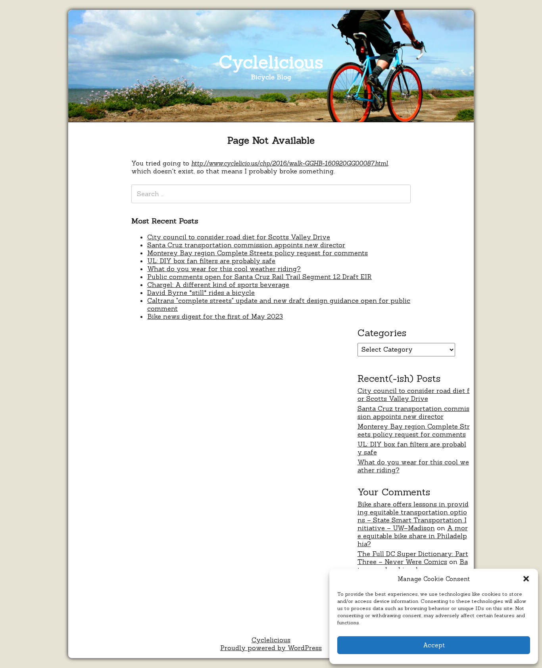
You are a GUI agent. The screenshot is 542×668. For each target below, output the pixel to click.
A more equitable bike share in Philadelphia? (412, 536)
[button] (526, 579)
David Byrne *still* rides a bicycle (201, 292)
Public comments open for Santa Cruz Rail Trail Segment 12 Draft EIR (259, 277)
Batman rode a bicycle (412, 566)
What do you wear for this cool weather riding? (224, 269)
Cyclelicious (271, 61)
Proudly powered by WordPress (271, 648)
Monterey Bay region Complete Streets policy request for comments (257, 253)
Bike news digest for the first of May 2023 (215, 316)
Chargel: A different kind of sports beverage (218, 285)
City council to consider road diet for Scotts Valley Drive (238, 237)
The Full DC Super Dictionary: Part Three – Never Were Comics (412, 558)
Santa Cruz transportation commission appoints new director (246, 245)
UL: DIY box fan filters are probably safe (211, 261)
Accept (434, 645)
